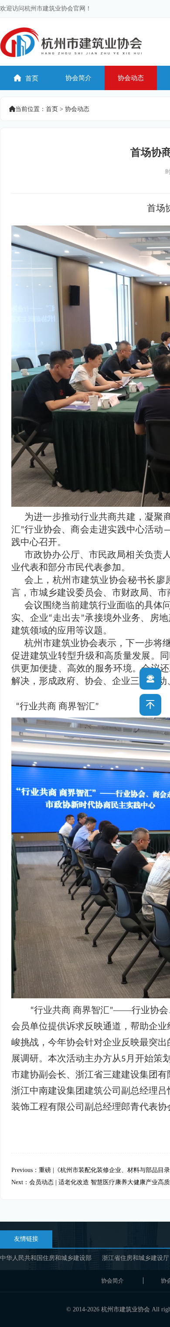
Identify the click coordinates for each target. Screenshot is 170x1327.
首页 (26, 78)
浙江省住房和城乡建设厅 (135, 1258)
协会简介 (78, 77)
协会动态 (131, 77)
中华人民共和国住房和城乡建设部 (46, 1258)
